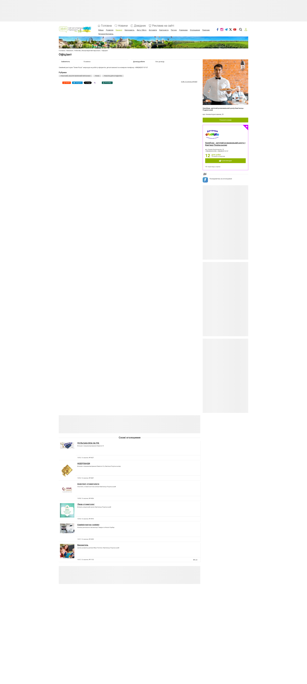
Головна (106, 25)
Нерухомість (129, 30)
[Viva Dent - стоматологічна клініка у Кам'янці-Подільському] (67, 491)
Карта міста (163, 30)
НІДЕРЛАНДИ (83, 463)
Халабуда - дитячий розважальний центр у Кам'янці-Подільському (225, 144)
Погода (174, 30)
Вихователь (82, 545)
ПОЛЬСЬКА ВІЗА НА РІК (88, 443)
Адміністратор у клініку (88, 525)
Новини (123, 25)
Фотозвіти (153, 30)
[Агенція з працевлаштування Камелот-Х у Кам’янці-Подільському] (67, 470)
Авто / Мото (141, 30)
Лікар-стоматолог (86, 504)
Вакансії (119, 30)
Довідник (140, 25)
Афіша (100, 30)
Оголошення (195, 30)
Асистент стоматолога (88, 484)
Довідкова (183, 30)
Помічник (206, 30)
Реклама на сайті (163, 25)
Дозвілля (109, 30)
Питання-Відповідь (105, 34)
